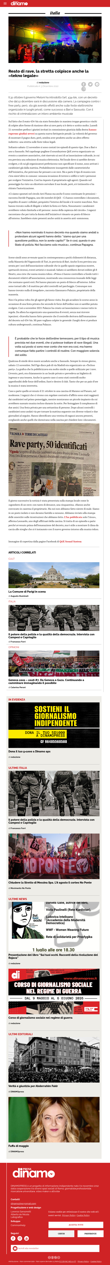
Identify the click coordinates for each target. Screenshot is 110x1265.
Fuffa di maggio (18, 1146)
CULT (11, 558)
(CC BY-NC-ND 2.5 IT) (67, 1261)
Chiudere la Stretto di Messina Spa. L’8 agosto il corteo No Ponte (50, 882)
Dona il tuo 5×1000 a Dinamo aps (29, 751)
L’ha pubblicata (73, 517)
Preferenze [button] (90, 1233)
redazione (44, 82)
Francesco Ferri (18, 642)
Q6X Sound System (71, 541)
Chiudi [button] (61, 1233)
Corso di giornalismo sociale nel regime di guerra (40, 1017)
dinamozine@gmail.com (23, 1203)
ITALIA (12, 601)
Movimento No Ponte (21, 888)
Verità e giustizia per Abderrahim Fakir (33, 1086)
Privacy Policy (83, 1261)
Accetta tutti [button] (76, 1224)
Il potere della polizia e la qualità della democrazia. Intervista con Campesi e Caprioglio (51, 636)
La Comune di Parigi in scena (27, 591)
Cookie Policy (96, 1261)
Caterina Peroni (18, 687)
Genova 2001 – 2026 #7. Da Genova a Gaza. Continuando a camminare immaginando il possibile (46, 681)
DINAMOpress (17, 1091)
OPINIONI (13, 647)
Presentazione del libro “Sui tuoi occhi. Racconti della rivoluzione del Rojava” (53, 956)
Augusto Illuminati (19, 596)
